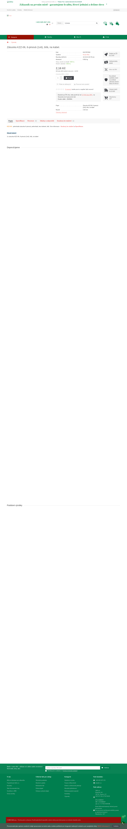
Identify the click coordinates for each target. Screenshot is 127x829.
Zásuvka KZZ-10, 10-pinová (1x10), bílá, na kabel (23, 635)
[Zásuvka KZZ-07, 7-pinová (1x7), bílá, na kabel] (63, 413)
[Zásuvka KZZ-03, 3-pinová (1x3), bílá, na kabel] (63, 263)
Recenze (31, 121)
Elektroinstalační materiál (71, 791)
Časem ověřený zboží (70, 783)
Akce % (78, 37)
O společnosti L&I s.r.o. (13, 783)
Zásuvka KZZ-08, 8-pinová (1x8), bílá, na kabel (22, 477)
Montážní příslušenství (70, 788)
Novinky (49, 37)
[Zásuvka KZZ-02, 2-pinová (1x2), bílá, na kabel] (63, 213)
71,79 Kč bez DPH (87, 95)
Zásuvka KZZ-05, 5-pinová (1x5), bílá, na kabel (22, 376)
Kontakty (19, 10)
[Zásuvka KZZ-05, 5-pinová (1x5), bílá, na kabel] (63, 363)
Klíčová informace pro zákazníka (16, 780)
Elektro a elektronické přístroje (72, 785)
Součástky (67, 793)
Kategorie (67, 777)
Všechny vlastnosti (61, 112)
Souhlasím (116, 826)
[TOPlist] (10, 2)
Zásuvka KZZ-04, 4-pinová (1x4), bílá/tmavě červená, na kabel (27, 327)
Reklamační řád (40, 785)
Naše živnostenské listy (13, 788)
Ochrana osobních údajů (42, 791)
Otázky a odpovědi (47, 121)
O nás (107, 37)
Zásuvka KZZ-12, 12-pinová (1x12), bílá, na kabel (23, 685)
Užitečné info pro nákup (43, 777)
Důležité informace (28, 10)
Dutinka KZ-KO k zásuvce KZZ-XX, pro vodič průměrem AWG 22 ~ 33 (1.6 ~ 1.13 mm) (35, 175)
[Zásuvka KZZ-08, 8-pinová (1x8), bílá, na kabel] (63, 464)
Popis (10, 121)
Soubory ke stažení (65, 121)
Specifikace (20, 121)
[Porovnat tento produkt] (118, 156)
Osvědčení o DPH (11, 791)
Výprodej (13, 42)
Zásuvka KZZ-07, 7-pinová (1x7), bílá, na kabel (22, 427)
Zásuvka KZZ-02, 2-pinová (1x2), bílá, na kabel (22, 226)
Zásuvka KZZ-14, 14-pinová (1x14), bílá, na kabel (23, 736)
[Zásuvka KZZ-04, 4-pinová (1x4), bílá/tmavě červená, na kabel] (63, 314)
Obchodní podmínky (41, 780)
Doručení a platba (11, 10)
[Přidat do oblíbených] (118, 153)
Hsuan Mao (86, 54)
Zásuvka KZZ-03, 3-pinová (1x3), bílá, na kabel (22, 277)
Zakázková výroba (69, 780)
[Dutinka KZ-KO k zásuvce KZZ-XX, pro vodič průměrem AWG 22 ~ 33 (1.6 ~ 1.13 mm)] (63, 162)
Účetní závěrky (11, 793)
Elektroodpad (39, 788)
